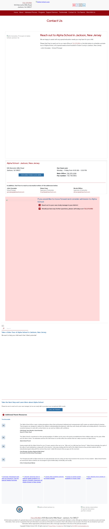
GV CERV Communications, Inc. (80, 526)
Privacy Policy (52, 526)
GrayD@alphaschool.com (48, 192)
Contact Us (60, 526)
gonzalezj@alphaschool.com (15, 192)
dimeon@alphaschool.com (82, 192)
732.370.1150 (27, 3)
